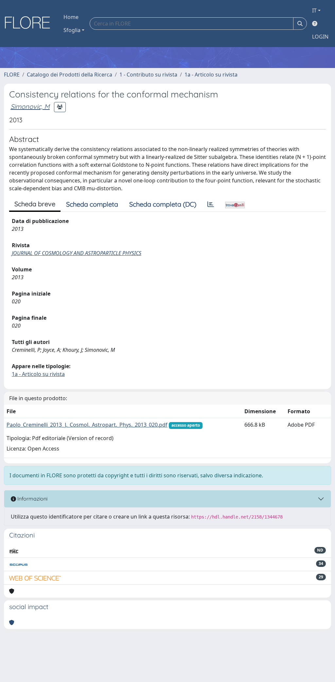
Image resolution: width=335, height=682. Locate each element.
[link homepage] (30, 23)
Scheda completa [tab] (92, 204)
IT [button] (314, 10)
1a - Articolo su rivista (211, 74)
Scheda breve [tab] (34, 204)
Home (71, 17)
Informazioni (31, 498)
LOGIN (320, 36)
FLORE (12, 74)
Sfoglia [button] (71, 30)
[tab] (211, 204)
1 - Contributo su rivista (148, 74)
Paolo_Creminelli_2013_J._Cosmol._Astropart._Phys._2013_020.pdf (87, 424)
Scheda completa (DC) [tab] (162, 204)
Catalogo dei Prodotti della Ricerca (69, 74)
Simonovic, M (30, 106)
